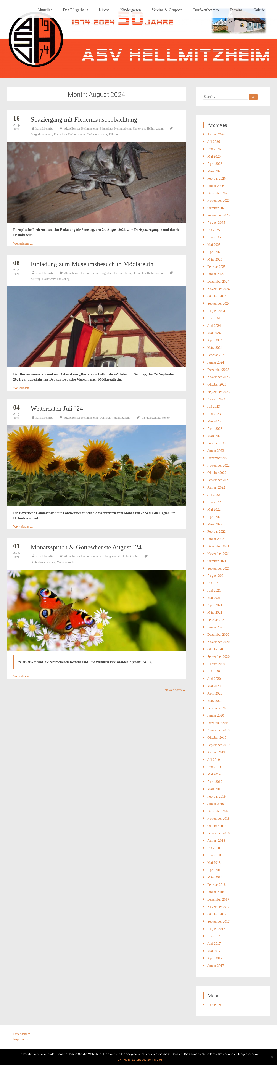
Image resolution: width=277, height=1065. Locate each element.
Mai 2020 (214, 686)
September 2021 (218, 568)
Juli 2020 (213, 671)
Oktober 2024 (216, 296)
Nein (127, 1059)
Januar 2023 (215, 450)
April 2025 (214, 252)
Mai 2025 (214, 244)
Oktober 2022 (216, 473)
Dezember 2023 (218, 370)
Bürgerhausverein (41, 134)
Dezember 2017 (218, 899)
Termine (236, 10)
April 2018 (214, 870)
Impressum (20, 1039)
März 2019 (214, 789)
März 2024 (214, 347)
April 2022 (214, 517)
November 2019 (218, 730)
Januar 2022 (215, 539)
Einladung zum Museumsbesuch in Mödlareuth (92, 263)
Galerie (259, 10)
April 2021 (214, 605)
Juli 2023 (213, 406)
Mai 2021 (214, 598)
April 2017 (214, 958)
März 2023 (214, 436)
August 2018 (216, 840)
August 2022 (216, 487)
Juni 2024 (214, 325)
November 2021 (218, 553)
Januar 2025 (215, 274)
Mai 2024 (214, 333)
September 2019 (218, 745)
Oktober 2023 (216, 384)
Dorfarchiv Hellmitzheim (148, 273)
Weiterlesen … (23, 243)
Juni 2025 (214, 237)
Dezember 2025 (218, 193)
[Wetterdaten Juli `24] (96, 465)
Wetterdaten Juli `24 (57, 408)
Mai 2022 (214, 509)
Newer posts (175, 690)
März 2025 (214, 259)
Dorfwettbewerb (206, 10)
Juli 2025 (213, 230)
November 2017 (218, 907)
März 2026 (214, 171)
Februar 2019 (216, 796)
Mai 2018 (214, 862)
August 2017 (216, 929)
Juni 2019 (214, 767)
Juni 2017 (214, 943)
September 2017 (218, 921)
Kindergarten (130, 10)
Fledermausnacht (97, 134)
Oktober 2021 (216, 561)
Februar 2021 (216, 620)
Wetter (166, 417)
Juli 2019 (213, 759)
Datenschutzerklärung (147, 1059)
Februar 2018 (216, 884)
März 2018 (214, 877)
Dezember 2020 (218, 634)
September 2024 (218, 303)
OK (119, 1059)
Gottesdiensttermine (43, 562)
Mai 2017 (214, 951)
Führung (114, 134)
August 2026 (216, 134)
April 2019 (214, 781)
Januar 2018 (215, 892)
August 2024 (216, 311)
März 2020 (214, 701)
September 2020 (218, 656)
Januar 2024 (215, 362)
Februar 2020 (216, 708)
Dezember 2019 (218, 723)
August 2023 (216, 399)
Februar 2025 (216, 267)
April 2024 (214, 340)
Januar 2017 (215, 965)
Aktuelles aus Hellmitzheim (81, 128)
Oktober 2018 (216, 826)
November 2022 (218, 465)
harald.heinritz (44, 128)
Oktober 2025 (216, 208)
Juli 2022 (213, 495)
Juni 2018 (214, 855)
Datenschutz (21, 1034)
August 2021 (216, 576)
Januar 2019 (215, 804)
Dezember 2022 (218, 458)
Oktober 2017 (216, 914)
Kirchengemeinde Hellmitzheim (119, 556)
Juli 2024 (213, 318)
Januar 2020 (215, 715)
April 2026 (214, 164)
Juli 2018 (213, 848)
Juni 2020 (214, 679)
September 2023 (218, 392)
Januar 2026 (215, 186)
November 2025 (218, 200)
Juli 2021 (213, 583)
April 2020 (214, 693)
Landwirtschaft (151, 417)
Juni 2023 (214, 414)
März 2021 (214, 612)
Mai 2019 (214, 774)
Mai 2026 (214, 156)
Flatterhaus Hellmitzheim (148, 128)
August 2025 (216, 222)
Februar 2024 (216, 355)
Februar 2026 (216, 178)
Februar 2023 (216, 443)
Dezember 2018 (218, 811)
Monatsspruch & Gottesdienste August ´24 (86, 547)
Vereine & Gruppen (167, 10)
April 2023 (214, 428)
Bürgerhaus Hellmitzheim (115, 128)
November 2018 (218, 818)
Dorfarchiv (48, 279)
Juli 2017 (213, 936)
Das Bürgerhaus (75, 10)
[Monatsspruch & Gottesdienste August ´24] (96, 610)
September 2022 (218, 480)
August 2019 (216, 752)
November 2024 (218, 289)
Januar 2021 (215, 627)
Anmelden (214, 1005)
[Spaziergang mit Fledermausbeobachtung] (96, 182)
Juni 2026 (214, 149)
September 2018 (218, 833)
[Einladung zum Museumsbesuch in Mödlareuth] (96, 326)
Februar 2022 (216, 531)
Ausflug (35, 279)
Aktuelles (44, 10)
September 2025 (218, 215)
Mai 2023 (214, 421)
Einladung (63, 279)
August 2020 (216, 664)
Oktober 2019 (216, 737)
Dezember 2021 (218, 546)
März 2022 (214, 524)
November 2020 (218, 642)
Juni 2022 (214, 502)
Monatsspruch (65, 562)
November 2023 (218, 377)
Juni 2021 (214, 590)
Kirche (104, 10)
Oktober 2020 (216, 649)
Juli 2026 (213, 141)
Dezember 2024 (218, 281)
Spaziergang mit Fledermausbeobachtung (84, 119)
